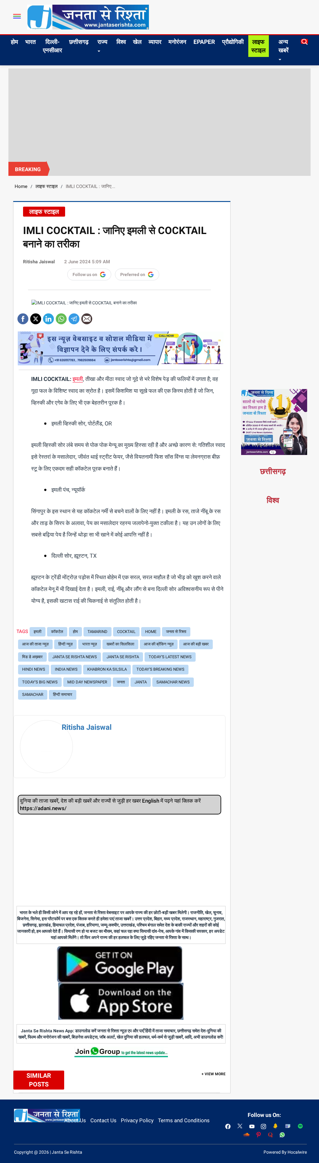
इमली (78, 379)
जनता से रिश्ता (176, 631)
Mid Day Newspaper (87, 682)
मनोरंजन (177, 41)
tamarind (97, 631)
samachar (32, 694)
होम (14, 41)
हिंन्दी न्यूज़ (65, 644)
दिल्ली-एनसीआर (52, 46)
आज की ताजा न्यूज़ (35, 644)
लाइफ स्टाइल (258, 46)
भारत (30, 41)
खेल (137, 41)
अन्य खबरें (283, 46)
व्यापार (155, 41)
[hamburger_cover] (17, 16)
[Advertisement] (159, 115)
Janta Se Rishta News (74, 656)
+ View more (214, 1074)
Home (21, 186)
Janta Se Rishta (123, 656)
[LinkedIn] (48, 316)
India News (66, 669)
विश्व (121, 41)
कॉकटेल (57, 631)
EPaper (204, 41)
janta (141, 682)
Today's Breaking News (160, 669)
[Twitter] (35, 316)
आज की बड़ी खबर (196, 644)
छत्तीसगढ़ (78, 41)
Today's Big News (40, 682)
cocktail (126, 631)
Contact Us (103, 1120)
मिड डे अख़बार (32, 656)
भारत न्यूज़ (89, 644)
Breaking (28, 169)
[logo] (88, 16)
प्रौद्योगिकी (233, 41)
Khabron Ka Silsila (107, 669)
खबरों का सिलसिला (120, 644)
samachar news (173, 682)
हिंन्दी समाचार (62, 694)
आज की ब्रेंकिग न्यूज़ (159, 644)
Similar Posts (38, 1080)
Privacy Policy (137, 1120)
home (150, 631)
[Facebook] (22, 316)
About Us (75, 1120)
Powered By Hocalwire (285, 1152)
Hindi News (33, 669)
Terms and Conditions (184, 1120)
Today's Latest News (170, 656)
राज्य (102, 41)
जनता (121, 682)
